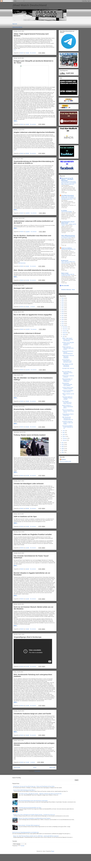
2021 (62, 307)
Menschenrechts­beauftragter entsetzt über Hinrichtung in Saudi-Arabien (33, 800)
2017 (62, 315)
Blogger (52, 851)
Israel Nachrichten (22, 263)
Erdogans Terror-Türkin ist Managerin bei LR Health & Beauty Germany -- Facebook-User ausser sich (34, 814)
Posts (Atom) (37, 771)
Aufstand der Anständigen (66, 211)
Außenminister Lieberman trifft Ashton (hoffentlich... (68, 356)
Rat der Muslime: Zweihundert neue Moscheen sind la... (67, 361)
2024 (62, 302)
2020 (62, 309)
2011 (62, 442)
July (64, 336)
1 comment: (32, 306)
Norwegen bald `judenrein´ (23, 288)
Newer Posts (17, 767)
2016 (62, 317)
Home (34, 767)
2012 (62, 325)
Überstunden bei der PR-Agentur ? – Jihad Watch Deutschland (67, 179)
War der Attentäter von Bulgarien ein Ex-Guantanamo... (67, 380)
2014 (62, 321)
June (64, 430)
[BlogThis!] (40, 53)
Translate (22, 845)
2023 (62, 304)
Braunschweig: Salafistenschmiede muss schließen (32, 409)
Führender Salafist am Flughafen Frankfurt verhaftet (33, 534)
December (65, 326)
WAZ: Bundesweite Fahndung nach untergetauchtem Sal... (68, 418)
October (65, 330)
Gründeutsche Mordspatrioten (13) (68, 249)
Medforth (63, 459)
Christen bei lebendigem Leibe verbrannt (28, 483)
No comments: (33, 52)
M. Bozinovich (64, 260)
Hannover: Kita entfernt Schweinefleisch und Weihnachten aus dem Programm (34, 818)
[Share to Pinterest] (44, 53)
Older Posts (52, 767)
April (64, 434)
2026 (62, 298)
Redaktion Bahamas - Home (68, 289)
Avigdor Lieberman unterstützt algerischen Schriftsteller (34, 132)
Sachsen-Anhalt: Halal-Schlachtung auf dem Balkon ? (24, 790)
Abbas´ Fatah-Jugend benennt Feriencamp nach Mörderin (67, 339)
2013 (62, 323)
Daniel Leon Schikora (66, 248)
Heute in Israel (64, 273)
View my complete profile (65, 461)
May (64, 432)
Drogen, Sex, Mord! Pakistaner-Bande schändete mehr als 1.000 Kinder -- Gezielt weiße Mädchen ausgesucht (36, 836)
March (64, 436)
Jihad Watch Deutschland (30, 5)
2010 (62, 444)
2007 (62, 450)
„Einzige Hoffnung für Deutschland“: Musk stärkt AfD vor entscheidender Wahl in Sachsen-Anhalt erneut (68, 183)
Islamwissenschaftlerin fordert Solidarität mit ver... (67, 427)
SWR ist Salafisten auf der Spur (25, 516)
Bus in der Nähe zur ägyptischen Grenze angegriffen (33, 315)
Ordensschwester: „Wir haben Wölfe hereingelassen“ (29, 825)
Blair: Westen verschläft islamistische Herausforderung (34, 270)
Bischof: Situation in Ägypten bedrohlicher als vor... (67, 406)
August (64, 334)
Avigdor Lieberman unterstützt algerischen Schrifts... (68, 348)
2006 (62, 452)
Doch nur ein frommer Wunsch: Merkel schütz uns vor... (68, 411)
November (65, 328)
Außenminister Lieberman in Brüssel (27, 333)
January (65, 440)
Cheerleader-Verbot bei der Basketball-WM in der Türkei (29, 807)
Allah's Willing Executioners (68, 235)
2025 (62, 300)
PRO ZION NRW (65, 285)
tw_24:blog (64, 210)
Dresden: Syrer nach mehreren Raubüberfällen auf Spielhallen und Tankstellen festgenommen (68, 198)
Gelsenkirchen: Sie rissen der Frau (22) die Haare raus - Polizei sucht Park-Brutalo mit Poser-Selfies (34, 786)
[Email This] (39, 53)
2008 (62, 448)
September (65, 332)
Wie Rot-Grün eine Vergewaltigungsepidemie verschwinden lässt (25, 832)
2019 (62, 311)
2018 (62, 313)
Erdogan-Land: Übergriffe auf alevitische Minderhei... (68, 343)
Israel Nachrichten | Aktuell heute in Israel (67, 222)
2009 (62, 446)
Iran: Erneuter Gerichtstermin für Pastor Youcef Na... (67, 402)
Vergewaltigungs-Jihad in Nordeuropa (27, 637)
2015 (62, 319)
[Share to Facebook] (43, 53)
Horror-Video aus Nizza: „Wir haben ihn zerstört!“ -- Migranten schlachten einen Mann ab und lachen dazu (40, 793)
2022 (62, 305)
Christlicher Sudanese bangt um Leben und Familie (32, 714)
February (65, 438)
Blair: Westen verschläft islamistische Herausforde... (67, 365)
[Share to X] (41, 53)
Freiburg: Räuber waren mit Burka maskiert (30, 435)
